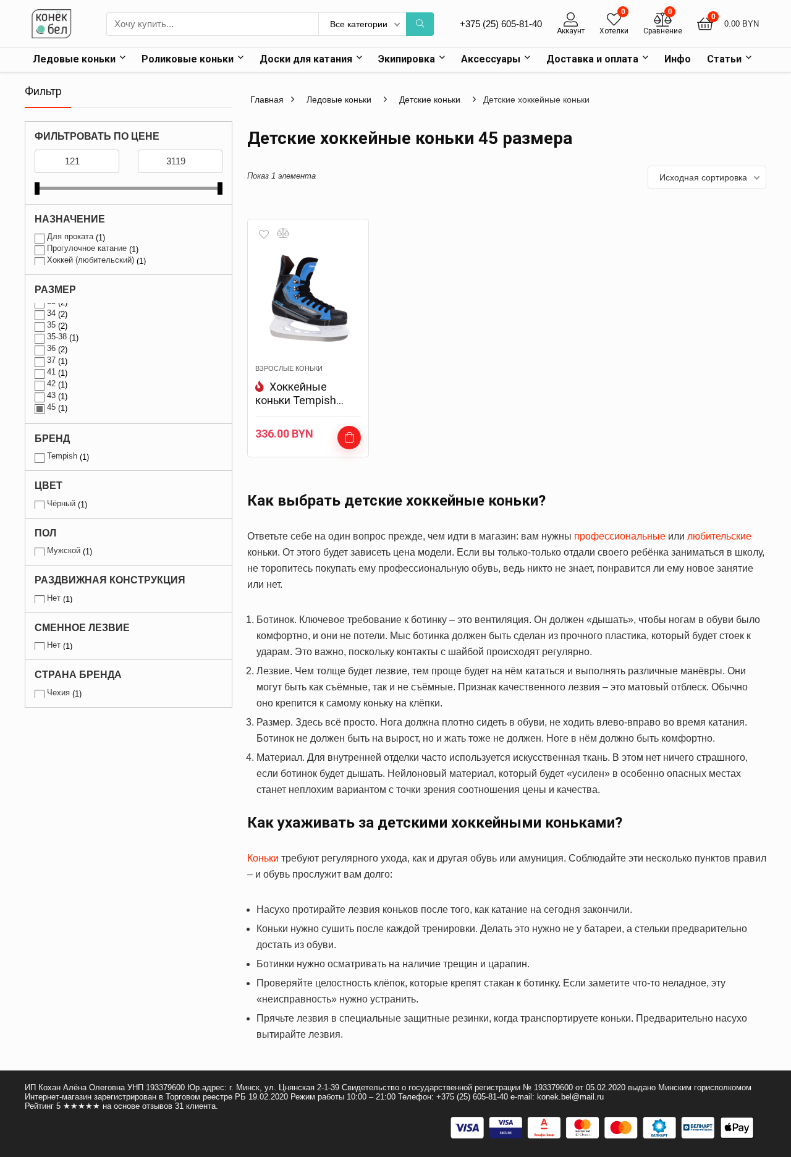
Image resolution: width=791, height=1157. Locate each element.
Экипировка (406, 59)
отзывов (157, 1106)
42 (51, 383)
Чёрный (61, 503)
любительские (719, 536)
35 (51, 324)
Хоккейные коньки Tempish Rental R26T (295, 400)
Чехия (58, 692)
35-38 (57, 336)
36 (51, 348)
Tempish (62, 455)
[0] (614, 20)
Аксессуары (490, 59)
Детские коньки (429, 99)
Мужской (63, 550)
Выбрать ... (349, 437)
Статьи (724, 59)
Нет (54, 598)
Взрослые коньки (289, 368)
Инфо (677, 59)
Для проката (70, 236)
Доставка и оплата (592, 59)
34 (51, 313)
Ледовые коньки (74, 59)
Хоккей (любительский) (90, 260)
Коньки (263, 858)
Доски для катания (306, 59)
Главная (267, 99)
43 (51, 395)
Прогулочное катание (87, 248)
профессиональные (620, 536)
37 (51, 360)
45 (51, 407)
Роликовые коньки (188, 59)
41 (51, 371)
